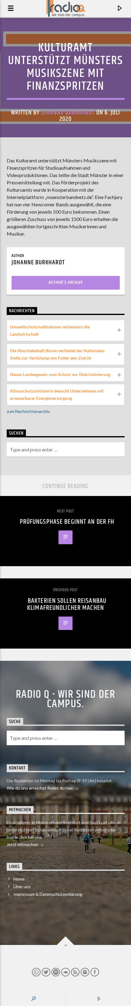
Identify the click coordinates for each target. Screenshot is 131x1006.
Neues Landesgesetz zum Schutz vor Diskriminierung (60, 374)
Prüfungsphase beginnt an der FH (67, 521)
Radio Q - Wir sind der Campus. (65, 699)
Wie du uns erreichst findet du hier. (40, 788)
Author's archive (65, 282)
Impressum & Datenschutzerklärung (47, 894)
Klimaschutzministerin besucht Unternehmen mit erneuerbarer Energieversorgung (57, 394)
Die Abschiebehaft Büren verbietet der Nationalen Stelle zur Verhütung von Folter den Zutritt (57, 354)
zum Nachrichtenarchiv (28, 411)
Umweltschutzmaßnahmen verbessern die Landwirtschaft (50, 330)
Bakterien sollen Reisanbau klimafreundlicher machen (66, 604)
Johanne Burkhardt (68, 113)
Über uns (22, 886)
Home (19, 878)
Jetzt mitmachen (23, 844)
